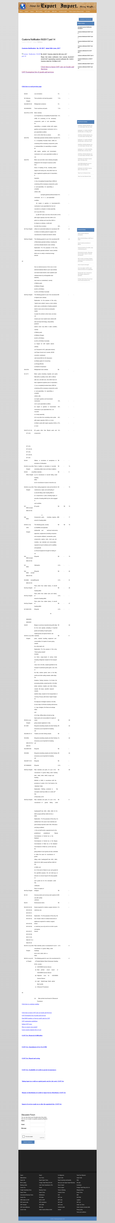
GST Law (60, 1197)
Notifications (39, 42)
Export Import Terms (43, 1180)
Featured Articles (82, 229)
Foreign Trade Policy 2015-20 (45, 1182)
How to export (61, 1187)
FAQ (78, 1180)
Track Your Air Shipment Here (84, 173)
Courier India (23, 1209)
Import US (22, 1180)
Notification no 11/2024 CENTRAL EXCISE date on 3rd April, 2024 (85, 149)
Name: (23, 1120)
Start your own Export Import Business (66, 1182)
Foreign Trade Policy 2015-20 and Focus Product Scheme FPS (85, 279)
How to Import (61, 1185)
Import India (79, 1177)
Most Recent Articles (82, 121)
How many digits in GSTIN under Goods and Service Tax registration (85, 268)
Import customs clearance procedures (83, 234)
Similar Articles (81, 23)
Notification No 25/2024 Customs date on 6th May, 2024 (85, 159)
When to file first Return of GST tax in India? (85, 238)
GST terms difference (25, 1207)
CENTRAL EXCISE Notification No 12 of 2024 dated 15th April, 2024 (85, 145)
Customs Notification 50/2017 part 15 (85, 42)
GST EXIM (41, 1204)
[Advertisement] (48, 25)
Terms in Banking (61, 1190)
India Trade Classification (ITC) (46, 1185)
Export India (60, 1177)
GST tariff (60, 1202)
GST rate (79, 1202)
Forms (40, 1187)
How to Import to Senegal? (83, 264)
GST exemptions (42, 1202)
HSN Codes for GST (24, 1200)
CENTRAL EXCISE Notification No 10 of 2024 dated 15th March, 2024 (85, 154)
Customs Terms (61, 1192)
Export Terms (42, 1192)
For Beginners (61, 1175)
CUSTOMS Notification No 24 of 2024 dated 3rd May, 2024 (84, 164)
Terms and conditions (81, 1212)
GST (59, 1195)
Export (32, 11)
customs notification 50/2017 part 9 (85, 63)
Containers (79, 1185)
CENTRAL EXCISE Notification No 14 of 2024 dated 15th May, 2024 (85, 135)
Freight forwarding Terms (25, 1190)
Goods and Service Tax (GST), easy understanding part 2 (85, 248)
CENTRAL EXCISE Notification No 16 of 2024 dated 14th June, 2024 (85, 126)
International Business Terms (26, 1195)
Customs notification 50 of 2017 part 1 (85, 51)
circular (59, 1209)
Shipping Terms (80, 1190)
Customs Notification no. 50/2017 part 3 (85, 59)
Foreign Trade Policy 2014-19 (83, 1187)
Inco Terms (41, 1177)
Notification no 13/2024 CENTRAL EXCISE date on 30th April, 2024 (85, 140)
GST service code (24, 1202)
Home (21, 11)
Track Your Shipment (81, 1175)
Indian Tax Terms (80, 1204)
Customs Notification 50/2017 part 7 (85, 37)
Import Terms (23, 1192)
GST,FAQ (79, 1197)
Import (26, 11)
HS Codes (41, 1197)
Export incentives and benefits (64, 1180)
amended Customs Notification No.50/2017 (85, 27)
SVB (77, 1195)
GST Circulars (23, 1204)
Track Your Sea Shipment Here (84, 176)
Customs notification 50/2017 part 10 (85, 67)
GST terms (60, 1204)
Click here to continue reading (30, 1004)
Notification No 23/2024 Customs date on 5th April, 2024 (85, 168)
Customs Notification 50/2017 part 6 (85, 32)
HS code (78, 1182)
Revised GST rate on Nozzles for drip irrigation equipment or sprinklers (85, 274)
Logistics (78, 1200)
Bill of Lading (39, 11)
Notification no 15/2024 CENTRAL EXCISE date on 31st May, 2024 (85, 131)
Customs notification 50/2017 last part (85, 46)
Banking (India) (23, 1185)
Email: (23, 1124)
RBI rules (54, 11)
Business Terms (42, 1190)
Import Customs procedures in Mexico (84, 243)
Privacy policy (80, 1209)
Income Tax (22, 1187)
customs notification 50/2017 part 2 (85, 55)
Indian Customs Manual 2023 (76, 11)
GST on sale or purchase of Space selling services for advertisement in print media (85, 260)
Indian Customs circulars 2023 (83, 1207)
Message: (24, 1128)
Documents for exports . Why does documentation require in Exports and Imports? (85, 254)
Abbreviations (23, 1177)
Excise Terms (79, 1192)
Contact (88, 11)
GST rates (47, 11)
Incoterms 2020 (63, 11)
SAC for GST (42, 1200)
